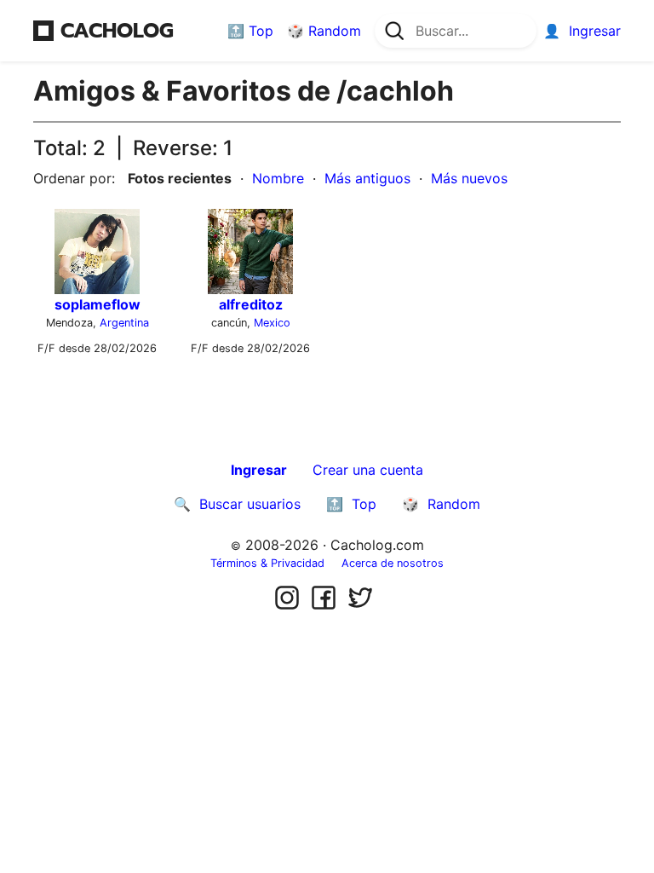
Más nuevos (469, 178)
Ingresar (595, 30)
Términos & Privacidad (267, 563)
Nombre (278, 178)
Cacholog (117, 30)
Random (334, 30)
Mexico (272, 322)
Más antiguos (367, 178)
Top (261, 30)
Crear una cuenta (368, 469)
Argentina (124, 322)
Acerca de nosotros (392, 563)
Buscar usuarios (250, 503)
